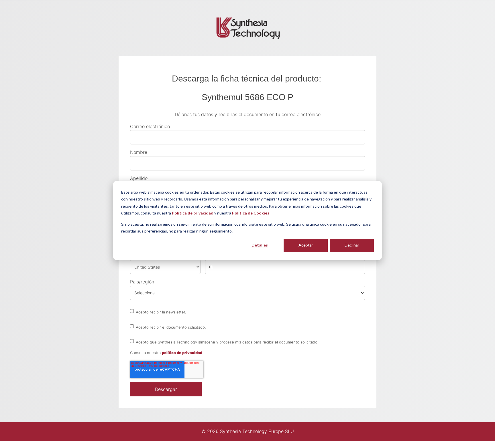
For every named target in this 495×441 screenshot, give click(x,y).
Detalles (260, 245)
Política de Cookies (250, 213)
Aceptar (305, 245)
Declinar (352, 245)
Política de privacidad (192, 213)
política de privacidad (182, 352)
